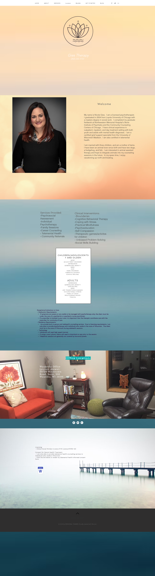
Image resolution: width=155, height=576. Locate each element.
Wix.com (94, 524)
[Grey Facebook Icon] (112, 3)
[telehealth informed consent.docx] (40, 470)
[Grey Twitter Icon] (115, 3)
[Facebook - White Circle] (73, 422)
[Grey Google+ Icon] (118, 3)
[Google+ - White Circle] (82, 422)
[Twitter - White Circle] (78, 422)
